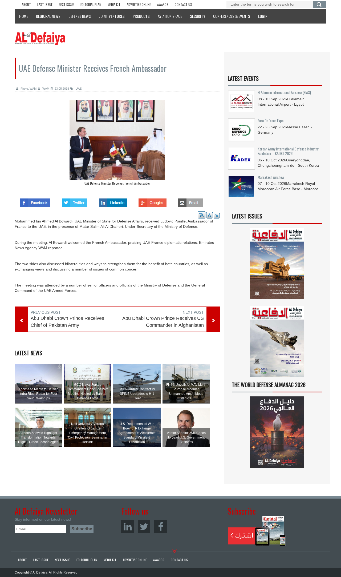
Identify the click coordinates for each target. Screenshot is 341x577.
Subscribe (257, 531)
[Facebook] (160, 526)
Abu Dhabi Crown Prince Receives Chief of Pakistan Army (67, 322)
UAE (78, 88)
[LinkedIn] (127, 526)
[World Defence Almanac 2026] (277, 432)
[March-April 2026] (277, 265)
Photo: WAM (28, 88)
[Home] (40, 38)
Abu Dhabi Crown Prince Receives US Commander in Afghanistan (163, 322)
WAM (45, 88)
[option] (117, 144)
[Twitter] (144, 526)
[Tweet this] (74, 201)
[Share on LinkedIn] (113, 201)
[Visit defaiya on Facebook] (35, 201)
